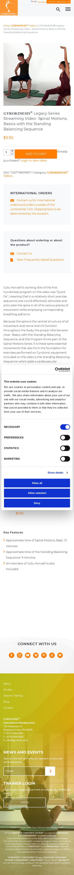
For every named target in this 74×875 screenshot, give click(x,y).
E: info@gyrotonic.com (15, 740)
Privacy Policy (57, 827)
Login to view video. (34, 160)
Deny (37, 503)
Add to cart (35, 154)
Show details (55, 472)
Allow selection (37, 492)
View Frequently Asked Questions (40, 259)
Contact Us (24, 253)
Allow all (37, 483)
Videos (23, 25)
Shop (6, 25)
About (7, 683)
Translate (41, 2)
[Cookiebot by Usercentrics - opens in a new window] (55, 369)
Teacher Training (13, 695)
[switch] (65, 437)
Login (24, 802)
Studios (7, 689)
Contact (8, 707)
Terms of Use (43, 827)
